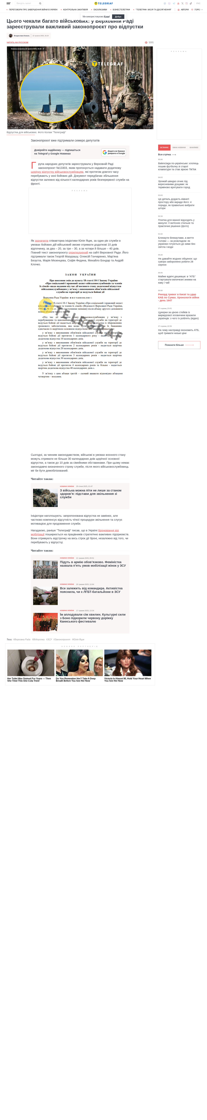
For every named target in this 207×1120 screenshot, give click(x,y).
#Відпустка (38, 639)
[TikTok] (191, 3)
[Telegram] (174, 3)
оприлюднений (78, 252)
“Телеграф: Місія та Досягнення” (153, 9)
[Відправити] (40, 3)
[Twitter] (182, 3)
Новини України (67, 486)
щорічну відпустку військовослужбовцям (57, 171)
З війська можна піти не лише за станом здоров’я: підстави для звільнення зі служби (90, 494)
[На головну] (103, 3)
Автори (185, 9)
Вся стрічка (164, 154)
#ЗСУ (49, 639)
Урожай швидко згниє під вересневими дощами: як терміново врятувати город (174, 184)
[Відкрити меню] (8, 3)
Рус (198, 3)
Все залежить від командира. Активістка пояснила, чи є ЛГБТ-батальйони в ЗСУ (91, 590)
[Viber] (169, 3)
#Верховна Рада (21, 639)
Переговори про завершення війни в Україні (33, 9)
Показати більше (174, 345)
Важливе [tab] (194, 148)
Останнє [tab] (164, 148)
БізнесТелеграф (121, 9)
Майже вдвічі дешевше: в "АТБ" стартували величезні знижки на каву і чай (177, 279)
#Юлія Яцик (78, 639)
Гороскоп (200, 9)
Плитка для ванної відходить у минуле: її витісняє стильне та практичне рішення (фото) (176, 222)
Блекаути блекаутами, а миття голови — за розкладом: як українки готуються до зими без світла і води (176, 242)
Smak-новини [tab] (179, 148)
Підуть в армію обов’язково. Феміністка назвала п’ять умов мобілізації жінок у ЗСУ (93, 563)
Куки (106, 16)
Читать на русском (17, 42)
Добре (118, 17)
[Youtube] (178, 3)
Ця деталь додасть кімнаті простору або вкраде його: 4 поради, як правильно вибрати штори (176, 204)
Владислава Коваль (22, 36)
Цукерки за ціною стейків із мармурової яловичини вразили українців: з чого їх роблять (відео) (178, 315)
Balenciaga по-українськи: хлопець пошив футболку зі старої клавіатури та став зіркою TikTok (178, 166)
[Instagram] (186, 3)
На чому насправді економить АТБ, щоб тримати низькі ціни (178, 332)
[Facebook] (165, 3)
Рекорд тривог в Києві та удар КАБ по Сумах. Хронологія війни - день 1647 (178, 297)
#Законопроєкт (62, 639)
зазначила (41, 240)
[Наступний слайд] (202, 10)
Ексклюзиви (100, 9)
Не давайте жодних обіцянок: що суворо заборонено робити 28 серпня (177, 261)
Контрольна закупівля (75, 9)
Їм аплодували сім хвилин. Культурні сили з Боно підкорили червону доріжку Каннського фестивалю (93, 618)
